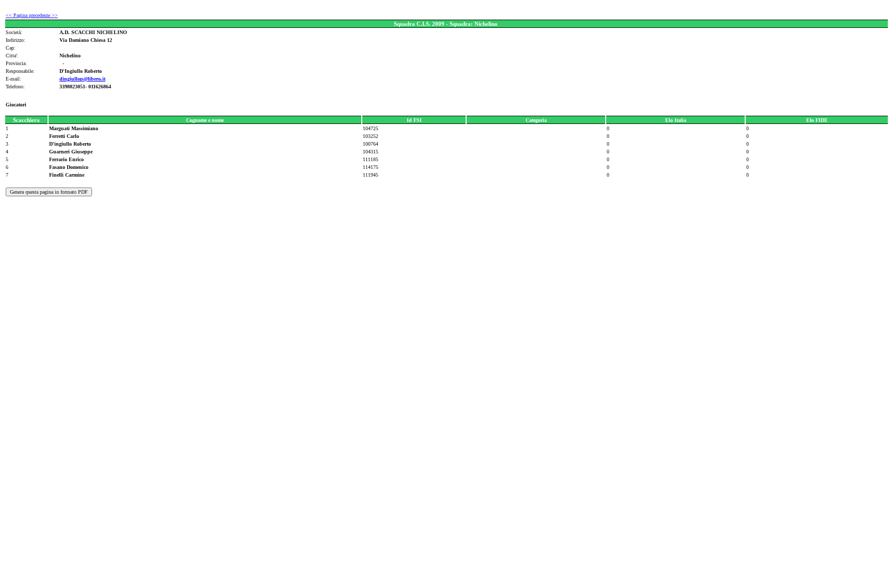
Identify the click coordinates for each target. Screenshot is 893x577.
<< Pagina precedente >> (32, 15)
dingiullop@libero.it (82, 79)
